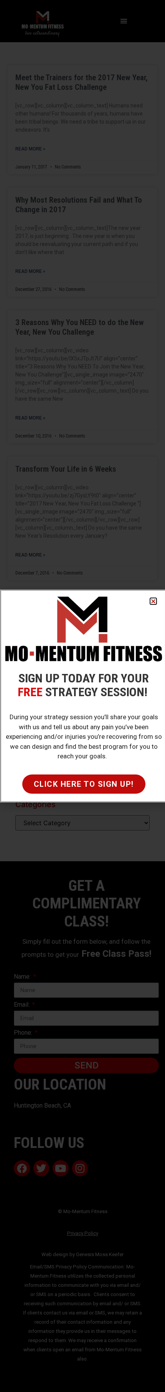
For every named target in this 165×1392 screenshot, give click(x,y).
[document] (82, 696)
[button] (153, 601)
